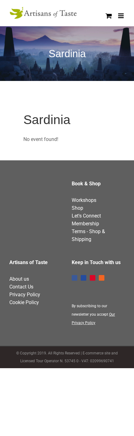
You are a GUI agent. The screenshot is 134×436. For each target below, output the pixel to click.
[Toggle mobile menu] (121, 16)
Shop (77, 208)
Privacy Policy (24, 295)
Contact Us (21, 287)
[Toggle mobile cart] (109, 16)
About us (19, 279)
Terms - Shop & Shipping (88, 235)
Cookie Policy (24, 302)
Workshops (84, 200)
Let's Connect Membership (86, 220)
